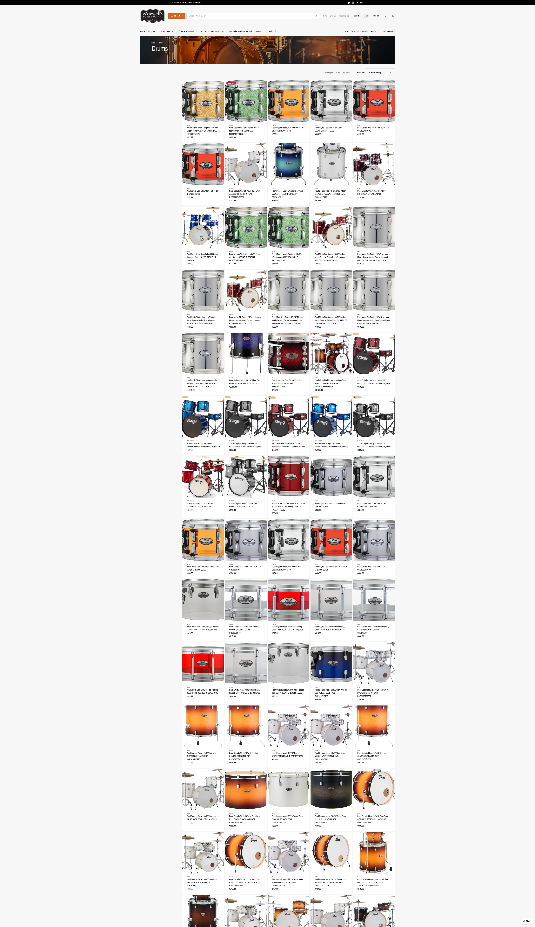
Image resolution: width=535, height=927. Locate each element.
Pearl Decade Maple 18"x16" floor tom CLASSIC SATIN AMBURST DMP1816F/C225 (371, 756)
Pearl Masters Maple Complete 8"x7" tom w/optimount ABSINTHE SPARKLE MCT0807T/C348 (244, 257)
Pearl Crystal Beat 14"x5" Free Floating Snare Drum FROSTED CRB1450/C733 (330, 628)
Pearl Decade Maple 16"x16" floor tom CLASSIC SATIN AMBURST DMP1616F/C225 (243, 756)
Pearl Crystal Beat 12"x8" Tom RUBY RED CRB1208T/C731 (203, 192)
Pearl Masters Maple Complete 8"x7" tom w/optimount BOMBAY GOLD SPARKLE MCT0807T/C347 (202, 130)
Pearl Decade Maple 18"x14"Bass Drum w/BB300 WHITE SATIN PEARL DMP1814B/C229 (330, 756)
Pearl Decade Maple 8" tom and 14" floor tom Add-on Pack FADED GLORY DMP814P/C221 (287, 194)
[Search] (316, 16)
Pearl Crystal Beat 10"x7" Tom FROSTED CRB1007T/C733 (330, 505)
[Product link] (203, 111)
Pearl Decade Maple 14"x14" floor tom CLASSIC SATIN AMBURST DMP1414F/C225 (201, 756)
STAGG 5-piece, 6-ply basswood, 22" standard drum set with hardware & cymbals (374, 382)
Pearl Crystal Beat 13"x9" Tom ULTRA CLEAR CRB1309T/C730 (286, 568)
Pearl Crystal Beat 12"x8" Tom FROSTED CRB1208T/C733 (245, 568)
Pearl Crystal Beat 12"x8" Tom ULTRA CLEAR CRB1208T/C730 (371, 505)
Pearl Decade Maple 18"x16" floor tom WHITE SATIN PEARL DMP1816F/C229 (202, 818)
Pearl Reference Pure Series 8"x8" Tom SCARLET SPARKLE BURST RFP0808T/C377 (287, 383)
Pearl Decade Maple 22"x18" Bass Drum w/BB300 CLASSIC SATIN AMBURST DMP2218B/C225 (244, 882)
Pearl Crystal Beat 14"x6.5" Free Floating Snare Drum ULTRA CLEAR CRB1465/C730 (373, 629)
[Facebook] (349, 2)
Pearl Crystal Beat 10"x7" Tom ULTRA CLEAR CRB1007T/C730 (329, 129)
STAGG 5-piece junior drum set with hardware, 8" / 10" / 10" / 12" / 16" (200, 505)
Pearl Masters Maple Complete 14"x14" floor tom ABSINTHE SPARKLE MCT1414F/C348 (244, 130)
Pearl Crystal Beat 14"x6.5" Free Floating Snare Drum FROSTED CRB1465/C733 (244, 691)
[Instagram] (353, 2)
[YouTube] (361, 2)
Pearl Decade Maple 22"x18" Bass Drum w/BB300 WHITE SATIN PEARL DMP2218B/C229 (287, 882)
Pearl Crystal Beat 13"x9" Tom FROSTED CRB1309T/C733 (373, 568)
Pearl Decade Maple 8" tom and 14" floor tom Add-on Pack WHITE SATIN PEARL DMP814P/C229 (330, 194)
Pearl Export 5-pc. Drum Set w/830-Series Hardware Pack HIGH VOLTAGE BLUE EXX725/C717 (202, 257)
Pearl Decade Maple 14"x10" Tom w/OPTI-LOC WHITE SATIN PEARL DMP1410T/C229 (373, 693)
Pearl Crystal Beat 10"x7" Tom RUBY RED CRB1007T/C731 (373, 129)
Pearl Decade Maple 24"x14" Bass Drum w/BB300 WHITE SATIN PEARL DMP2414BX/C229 (244, 194)
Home (153, 43)
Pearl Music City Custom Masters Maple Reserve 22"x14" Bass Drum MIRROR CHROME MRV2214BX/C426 (202, 383)
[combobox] (253, 16)
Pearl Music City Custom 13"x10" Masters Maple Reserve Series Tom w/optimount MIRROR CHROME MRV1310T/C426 (287, 320)
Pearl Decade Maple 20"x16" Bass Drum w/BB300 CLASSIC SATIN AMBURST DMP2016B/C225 (372, 819)
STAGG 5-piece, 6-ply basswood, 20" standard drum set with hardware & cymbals (288, 445)
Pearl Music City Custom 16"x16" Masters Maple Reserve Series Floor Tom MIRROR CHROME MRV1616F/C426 (373, 320)
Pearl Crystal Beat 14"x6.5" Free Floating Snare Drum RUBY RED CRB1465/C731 (202, 691)
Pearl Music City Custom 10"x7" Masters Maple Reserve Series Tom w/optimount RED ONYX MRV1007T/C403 (330, 257)
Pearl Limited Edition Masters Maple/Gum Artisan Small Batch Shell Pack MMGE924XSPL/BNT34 (330, 383)
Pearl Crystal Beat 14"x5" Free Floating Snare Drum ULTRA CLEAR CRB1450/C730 (244, 629)
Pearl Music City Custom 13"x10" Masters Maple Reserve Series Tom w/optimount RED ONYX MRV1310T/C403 (245, 320)
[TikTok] (357, 2)
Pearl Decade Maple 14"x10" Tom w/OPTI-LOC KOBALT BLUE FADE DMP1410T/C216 (331, 693)
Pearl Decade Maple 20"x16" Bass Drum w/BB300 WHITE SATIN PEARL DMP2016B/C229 (202, 882)
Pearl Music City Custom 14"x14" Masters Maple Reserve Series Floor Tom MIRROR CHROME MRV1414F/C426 (331, 320)
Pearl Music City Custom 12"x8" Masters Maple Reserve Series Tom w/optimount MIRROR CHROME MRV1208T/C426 (202, 320)
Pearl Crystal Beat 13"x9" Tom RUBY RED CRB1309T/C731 (331, 568)
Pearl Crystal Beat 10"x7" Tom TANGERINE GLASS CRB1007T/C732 (288, 129)
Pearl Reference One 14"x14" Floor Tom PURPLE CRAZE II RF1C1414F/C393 (244, 382)
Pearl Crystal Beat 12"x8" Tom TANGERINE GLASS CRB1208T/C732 (203, 568)
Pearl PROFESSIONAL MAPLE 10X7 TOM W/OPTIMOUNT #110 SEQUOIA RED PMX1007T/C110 (288, 506)
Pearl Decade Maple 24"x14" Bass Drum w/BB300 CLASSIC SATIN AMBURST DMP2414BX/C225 (330, 882)
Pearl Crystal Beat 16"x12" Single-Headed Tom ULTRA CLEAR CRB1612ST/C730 (288, 691)
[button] (385, 16)
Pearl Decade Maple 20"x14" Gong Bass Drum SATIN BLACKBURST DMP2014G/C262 (330, 819)
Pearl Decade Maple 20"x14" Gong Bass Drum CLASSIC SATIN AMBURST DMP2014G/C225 (244, 819)
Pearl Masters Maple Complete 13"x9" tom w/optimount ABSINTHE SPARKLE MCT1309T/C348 (288, 257)
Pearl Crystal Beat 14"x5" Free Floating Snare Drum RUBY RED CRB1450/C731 (287, 628)
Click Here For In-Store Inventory (186, 3)
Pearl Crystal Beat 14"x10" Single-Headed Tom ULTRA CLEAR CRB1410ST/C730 (203, 628)
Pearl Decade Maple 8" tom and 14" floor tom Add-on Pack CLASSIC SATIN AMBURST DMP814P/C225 (372, 882)
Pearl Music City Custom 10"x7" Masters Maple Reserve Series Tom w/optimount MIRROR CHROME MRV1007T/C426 (372, 257)
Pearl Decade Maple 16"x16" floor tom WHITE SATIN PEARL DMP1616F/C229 (287, 754)
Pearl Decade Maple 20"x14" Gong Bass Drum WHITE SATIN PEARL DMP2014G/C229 (287, 819)
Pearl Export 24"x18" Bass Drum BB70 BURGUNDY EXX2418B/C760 (371, 192)
